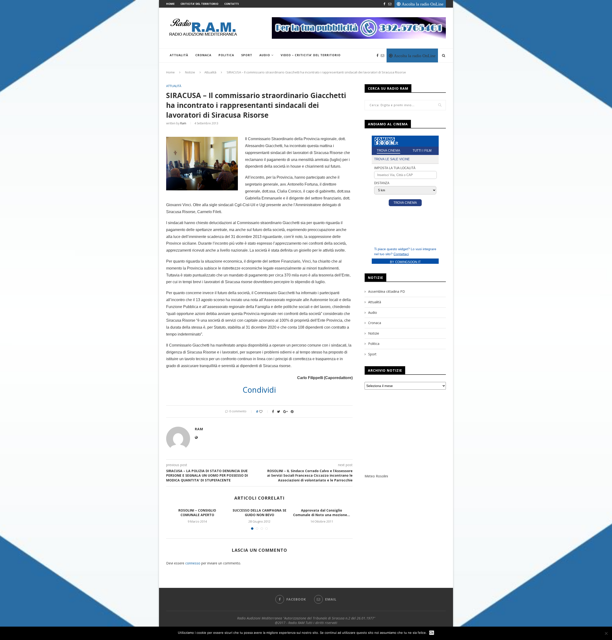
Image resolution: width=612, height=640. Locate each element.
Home (170, 4)
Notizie (190, 72)
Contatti (231, 4)
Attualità (179, 55)
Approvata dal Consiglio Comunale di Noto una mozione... (321, 512)
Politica (226, 55)
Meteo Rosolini (376, 476)
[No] (606, 633)
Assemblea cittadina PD (386, 291)
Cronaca (203, 55)
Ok (432, 632)
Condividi (259, 390)
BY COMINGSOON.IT (405, 262)
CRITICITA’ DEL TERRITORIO (199, 4)
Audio (264, 55)
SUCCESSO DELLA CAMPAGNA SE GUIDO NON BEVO (259, 512)
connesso (192, 563)
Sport (246, 55)
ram (183, 123)
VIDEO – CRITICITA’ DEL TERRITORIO (311, 55)
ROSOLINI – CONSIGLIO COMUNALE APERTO (197, 512)
